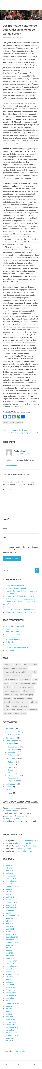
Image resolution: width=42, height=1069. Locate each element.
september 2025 (12, 886)
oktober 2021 (11, 1000)
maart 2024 (10, 931)
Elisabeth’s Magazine (11, 818)
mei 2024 (9, 926)
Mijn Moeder (13, 749)
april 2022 (10, 985)
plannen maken (20, 687)
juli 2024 (9, 921)
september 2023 (12, 942)
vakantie (33, 702)
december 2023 (12, 937)
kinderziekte (18, 676)
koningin (28, 676)
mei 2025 (9, 894)
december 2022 (12, 966)
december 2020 (12, 1027)
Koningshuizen (13, 747)
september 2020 (12, 1035)
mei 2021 (9, 1014)
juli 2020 (9, 1040)
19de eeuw (8, 664)
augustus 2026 (11, 865)
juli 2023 (9, 947)
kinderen (7, 676)
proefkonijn (15, 691)
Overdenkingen (14, 775)
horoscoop (23, 668)
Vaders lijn (12, 755)
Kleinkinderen (11, 784)
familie (6, 668)
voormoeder (22, 709)
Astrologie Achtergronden (18, 732)
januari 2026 (11, 878)
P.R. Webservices (19, 1051)
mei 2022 (9, 982)
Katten (10, 767)
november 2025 (12, 884)
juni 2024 (9, 923)
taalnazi (7, 702)
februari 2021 (11, 1022)
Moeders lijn (12, 752)
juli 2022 (9, 977)
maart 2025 (10, 900)
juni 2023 (9, 950)
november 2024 (12, 910)
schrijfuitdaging (26, 694)
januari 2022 (11, 993)
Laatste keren (11, 645)
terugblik (15, 702)
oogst (34, 683)
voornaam (33, 709)
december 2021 (12, 995)
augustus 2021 (11, 1006)
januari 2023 (11, 963)
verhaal (6, 706)
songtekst (7, 698)
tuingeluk (24, 702)
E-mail (6, 528)
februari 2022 (11, 990)
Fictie (10, 793)
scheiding (14, 694)
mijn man (14, 683)
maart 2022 (10, 987)
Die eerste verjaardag (14, 634)
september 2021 (12, 1003)
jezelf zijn (32, 672)
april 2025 (10, 897)
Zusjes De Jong (20, 713)
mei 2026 (9, 873)
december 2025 (12, 881)
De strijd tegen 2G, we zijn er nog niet (23, 433)
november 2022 (12, 969)
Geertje (14, 668)
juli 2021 (9, 1008)
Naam (6, 519)
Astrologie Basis (14, 734)
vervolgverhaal (9, 709)
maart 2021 (10, 1019)
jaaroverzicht (21, 672)
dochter (34, 664)
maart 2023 (10, 958)
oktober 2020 (11, 1032)
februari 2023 (11, 961)
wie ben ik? (8, 713)
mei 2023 (9, 953)
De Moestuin (11, 738)
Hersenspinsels (12, 758)
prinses (6, 691)
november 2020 (12, 1030)
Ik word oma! (9, 672)
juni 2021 (9, 1011)
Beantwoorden (11, 465)
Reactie (7, 490)
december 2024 (12, 907)
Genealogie (10, 743)
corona (5, 422)
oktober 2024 (11, 913)
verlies (14, 706)
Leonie (8, 786)
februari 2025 (11, 902)
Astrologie (10, 728)
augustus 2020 (11, 1038)
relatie (25, 691)
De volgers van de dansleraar (15, 430)
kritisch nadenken (16, 422)
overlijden (8, 687)
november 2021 (12, 998)
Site (4, 537)
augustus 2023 (11, 945)
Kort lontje (10, 650)
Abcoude (18, 664)
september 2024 (12, 915)
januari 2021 (11, 1024)
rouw (32, 691)
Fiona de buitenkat (13, 631)
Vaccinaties (12, 778)
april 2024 (10, 929)
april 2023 (10, 955)
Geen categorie (12, 740)
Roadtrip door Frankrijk (15, 626)
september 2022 (12, 974)
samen (6, 694)
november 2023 (12, 939)
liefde (35, 679)
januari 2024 (11, 934)
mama (6, 683)
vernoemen (23, 706)
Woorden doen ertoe (14, 639)
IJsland (10, 764)
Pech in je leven (12, 629)
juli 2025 (9, 892)
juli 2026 (9, 868)
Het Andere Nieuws (10, 810)
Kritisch (20, 37)
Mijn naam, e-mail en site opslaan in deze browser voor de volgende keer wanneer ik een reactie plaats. (20, 549)
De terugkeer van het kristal (17, 647)
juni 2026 (9, 870)
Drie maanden (11, 637)
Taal (7, 789)
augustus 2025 (11, 889)
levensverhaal (25, 679)
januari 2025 (11, 905)
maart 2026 (10, 876)
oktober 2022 (11, 971)
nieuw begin (25, 683)
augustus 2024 (11, 918)
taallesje (29, 698)
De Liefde (11, 762)
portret (30, 687)
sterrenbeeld (18, 698)
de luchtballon (11, 642)
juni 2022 (9, 979)
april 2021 (10, 1016)
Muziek (10, 772)
